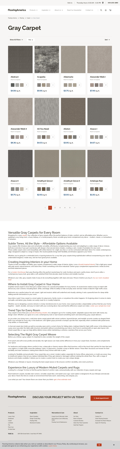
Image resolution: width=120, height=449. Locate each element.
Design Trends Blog (35, 418)
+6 (52, 137)
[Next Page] (75, 208)
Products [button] (33, 10)
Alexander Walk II (19, 129)
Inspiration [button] (45, 10)
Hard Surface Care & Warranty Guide (60, 419)
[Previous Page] (45, 208)
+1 (52, 85)
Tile (9, 425)
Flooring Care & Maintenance (59, 422)
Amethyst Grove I (45, 181)
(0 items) (110, 10)
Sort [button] (106, 40)
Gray (29, 39)
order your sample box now (100, 306)
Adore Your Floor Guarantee (80, 422)
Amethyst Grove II (72, 181)
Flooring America (12, 18)
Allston (67, 129)
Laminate (10, 422)
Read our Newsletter (74, 10)
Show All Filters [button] (15, 40)
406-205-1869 (113, 3)
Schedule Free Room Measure (103, 420)
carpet (24, 235)
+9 (105, 85)
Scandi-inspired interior (87, 264)
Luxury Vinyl (11, 416)
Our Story (75, 416)
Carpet (28, 18)
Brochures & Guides (35, 422)
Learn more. (52, 446)
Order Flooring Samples (101, 418)
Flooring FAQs (33, 420)
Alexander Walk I (98, 77)
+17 (53, 189)
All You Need (43, 129)
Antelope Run (96, 181)
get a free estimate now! (62, 379)
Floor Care (11, 427)
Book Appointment (102, 398)
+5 (26, 85)
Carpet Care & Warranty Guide (60, 416)
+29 (106, 137)
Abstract (15, 77)
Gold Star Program (78, 425)
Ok (99, 445)
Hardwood (11, 418)
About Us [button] (58, 10)
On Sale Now (11, 429)
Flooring (22, 18)
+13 (106, 189)
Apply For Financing (100, 422)
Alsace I (93, 129)
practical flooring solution (39, 313)
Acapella (41, 77)
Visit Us (69, 3)
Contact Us (89, 10)
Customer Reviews (78, 420)
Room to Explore (77, 418)
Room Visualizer (34, 416)
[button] (101, 10)
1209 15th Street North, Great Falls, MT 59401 (30, 433)
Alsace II (15, 181)
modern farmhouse (19, 272)
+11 (79, 85)
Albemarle (68, 77)
